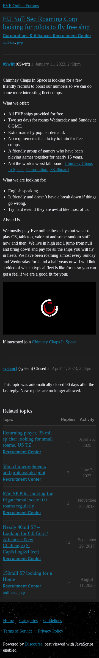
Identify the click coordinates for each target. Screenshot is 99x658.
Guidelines (52, 620)
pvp (20, 42)
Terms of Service (17, 631)
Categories (28, 620)
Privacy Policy (50, 631)
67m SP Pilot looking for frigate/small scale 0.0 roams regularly (28, 500)
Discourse (33, 644)
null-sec (9, 42)
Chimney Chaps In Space (54, 342)
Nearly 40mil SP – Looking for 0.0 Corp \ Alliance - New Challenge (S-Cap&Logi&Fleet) (25, 539)
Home (8, 620)
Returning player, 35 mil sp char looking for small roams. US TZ (28, 439)
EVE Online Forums (21, 5)
